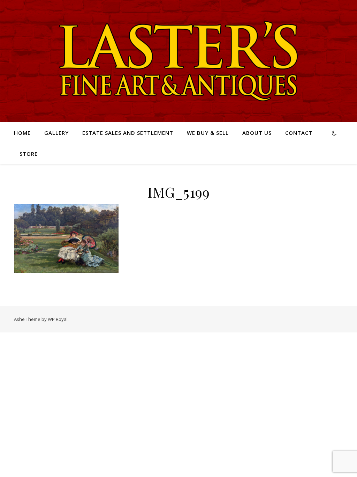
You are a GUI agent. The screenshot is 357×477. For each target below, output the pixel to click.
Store (29, 153)
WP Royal (58, 319)
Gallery (56, 132)
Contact (298, 132)
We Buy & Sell (208, 132)
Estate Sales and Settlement (127, 132)
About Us (257, 132)
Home (22, 132)
